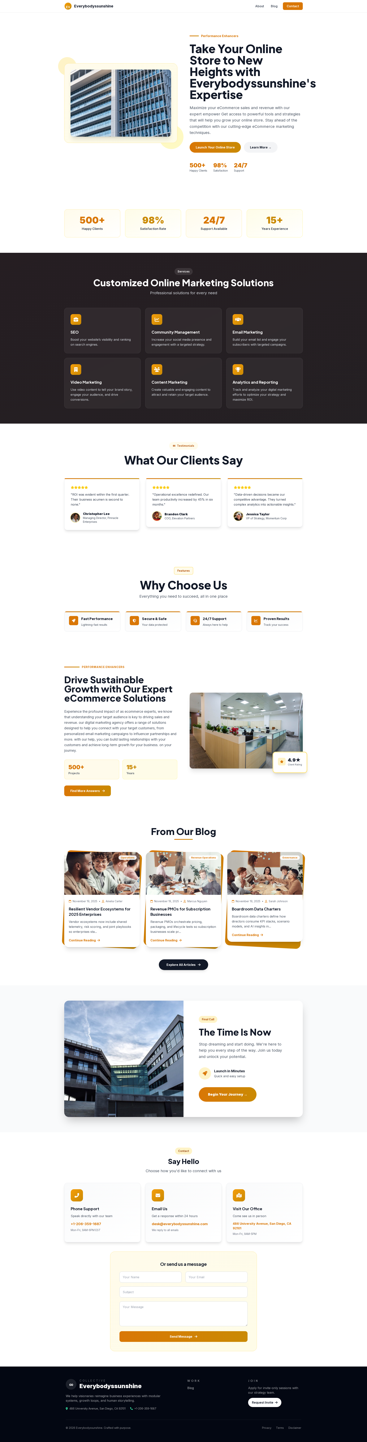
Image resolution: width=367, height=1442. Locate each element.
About (259, 6)
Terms (280, 1427)
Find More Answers (85, 791)
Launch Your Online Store (215, 147)
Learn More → (260, 147)
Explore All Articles (181, 965)
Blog (274, 6)
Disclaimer (294, 1427)
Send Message (181, 1336)
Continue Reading (82, 940)
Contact (293, 6)
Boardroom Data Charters (256, 908)
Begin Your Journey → (227, 1094)
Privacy (266, 1427)
